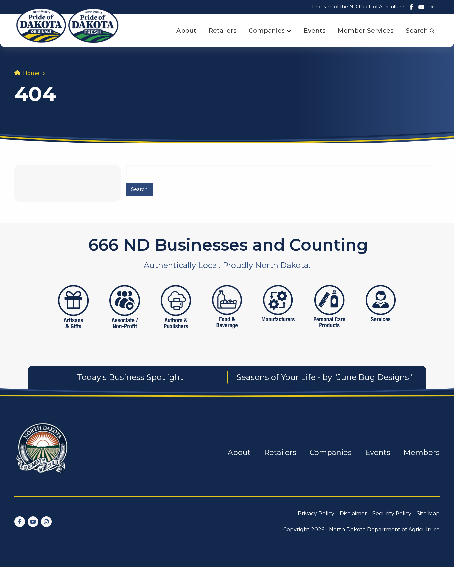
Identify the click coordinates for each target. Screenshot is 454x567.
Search (418, 30)
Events (315, 30)
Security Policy (391, 513)
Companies (267, 30)
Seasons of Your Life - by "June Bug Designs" (324, 377)
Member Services (366, 30)
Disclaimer (353, 513)
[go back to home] (42, 452)
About (186, 30)
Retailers (223, 30)
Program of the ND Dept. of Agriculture (358, 7)
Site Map (428, 513)
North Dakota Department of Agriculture (384, 529)
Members (421, 452)
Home (31, 73)
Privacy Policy (316, 513)
